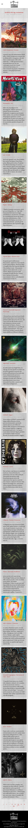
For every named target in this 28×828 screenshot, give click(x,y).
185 (14, 806)
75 (21, 804)
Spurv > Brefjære (7, 726)
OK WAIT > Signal (7, 415)
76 (24, 804)
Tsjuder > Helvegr (7, 205)
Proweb (12, 822)
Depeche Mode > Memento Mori (11, 256)
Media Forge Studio (21, 821)
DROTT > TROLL (7, 780)
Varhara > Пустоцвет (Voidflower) (11, 571)
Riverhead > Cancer (8, 466)
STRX (11, 826)
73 (15, 804)
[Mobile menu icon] (2, 4)
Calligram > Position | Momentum (11, 520)
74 (18, 804)
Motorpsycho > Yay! (8, 103)
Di (12, 52)
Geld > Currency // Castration (10, 623)
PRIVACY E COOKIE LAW (19, 826)
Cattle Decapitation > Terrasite (10, 50)
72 (12, 804)
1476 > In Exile (6, 155)
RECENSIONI (5, 52)
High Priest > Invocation (9, 363)
